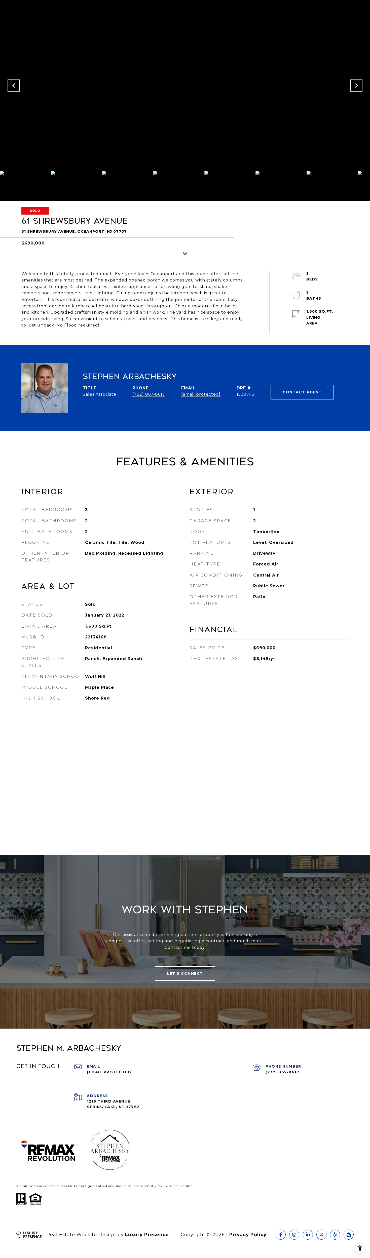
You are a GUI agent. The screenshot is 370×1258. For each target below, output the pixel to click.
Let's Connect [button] (185, 973)
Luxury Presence (147, 1234)
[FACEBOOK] (281, 1235)
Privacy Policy (248, 1234)
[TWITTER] (321, 1235)
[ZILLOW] (349, 1235)
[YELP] (335, 1235)
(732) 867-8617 (148, 394)
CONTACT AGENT (302, 392)
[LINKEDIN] (308, 1235)
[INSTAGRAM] (294, 1235)
